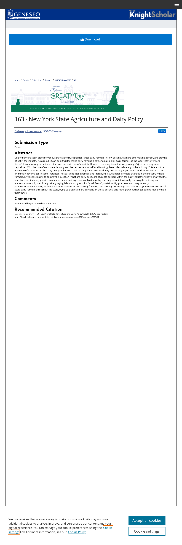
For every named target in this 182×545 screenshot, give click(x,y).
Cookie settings (147, 531)
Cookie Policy (77, 532)
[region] (91, 525)
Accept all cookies (147, 520)
